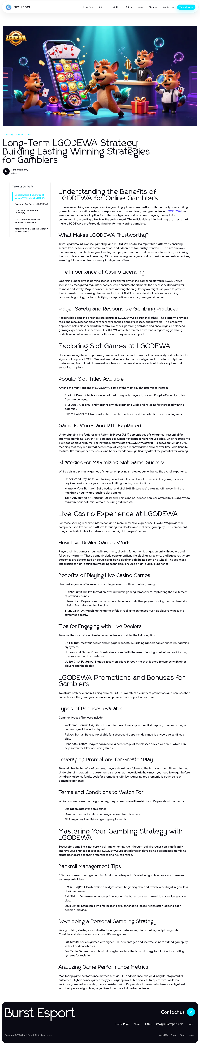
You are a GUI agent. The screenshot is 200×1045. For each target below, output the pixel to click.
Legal (191, 1035)
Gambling (8, 134)
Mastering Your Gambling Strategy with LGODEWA (31, 230)
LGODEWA (173, 211)
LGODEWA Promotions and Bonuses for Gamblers (28, 221)
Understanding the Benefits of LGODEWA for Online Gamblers (30, 196)
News (137, 1024)
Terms (183, 1035)
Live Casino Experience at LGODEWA (27, 211)
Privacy (174, 1035)
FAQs (148, 1024)
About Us (163, 1035)
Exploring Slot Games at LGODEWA (31, 204)
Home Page (122, 1024)
